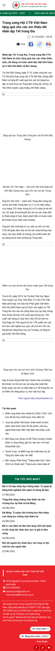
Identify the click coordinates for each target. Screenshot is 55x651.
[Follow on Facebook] (36, 647)
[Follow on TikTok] (42, 647)
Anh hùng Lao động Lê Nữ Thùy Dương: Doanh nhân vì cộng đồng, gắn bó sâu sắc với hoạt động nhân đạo (28, 442)
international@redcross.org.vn (20, 595)
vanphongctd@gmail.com (18, 591)
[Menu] (4, 5)
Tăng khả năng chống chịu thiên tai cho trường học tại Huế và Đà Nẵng (23, 501)
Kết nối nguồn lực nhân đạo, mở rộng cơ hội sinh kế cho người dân (25, 545)
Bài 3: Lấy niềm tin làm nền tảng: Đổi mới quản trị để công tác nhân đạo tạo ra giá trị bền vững (26, 529)
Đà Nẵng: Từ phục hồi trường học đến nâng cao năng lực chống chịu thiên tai (25, 514)
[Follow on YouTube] (49, 647)
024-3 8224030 (13, 587)
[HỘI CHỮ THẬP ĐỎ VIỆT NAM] (29, 5)
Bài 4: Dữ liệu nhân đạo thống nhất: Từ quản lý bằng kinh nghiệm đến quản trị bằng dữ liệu (27, 488)
